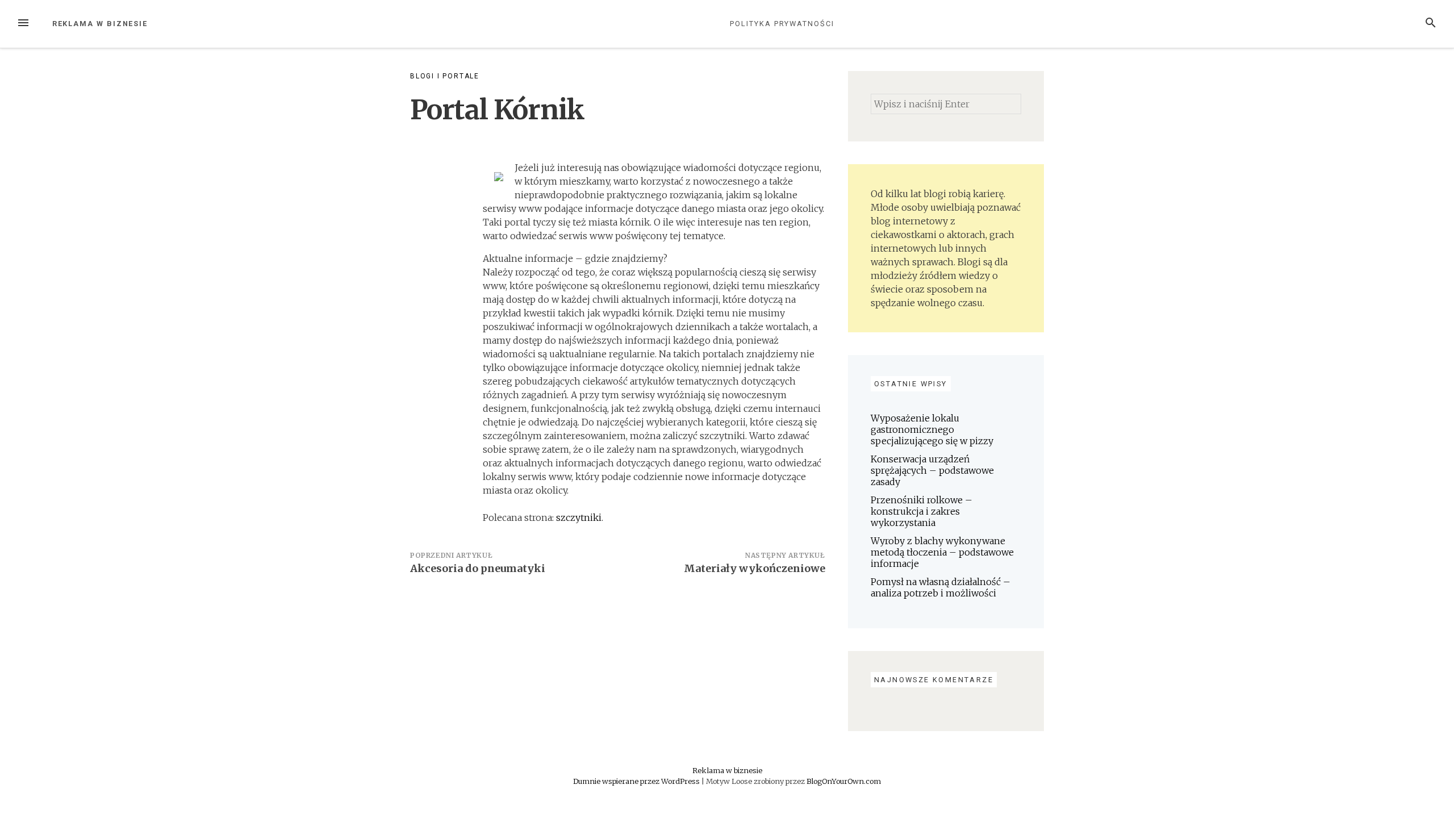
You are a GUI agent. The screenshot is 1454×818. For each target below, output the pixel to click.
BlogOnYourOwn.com (844, 781)
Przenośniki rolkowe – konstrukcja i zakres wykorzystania (921, 511)
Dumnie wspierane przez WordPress (637, 781)
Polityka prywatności (782, 23)
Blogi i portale (444, 76)
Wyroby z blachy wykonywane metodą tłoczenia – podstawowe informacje (942, 552)
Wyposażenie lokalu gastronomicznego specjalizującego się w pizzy (932, 429)
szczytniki (578, 517)
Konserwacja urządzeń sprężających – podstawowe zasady (932, 470)
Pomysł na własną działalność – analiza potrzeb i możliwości (940, 587)
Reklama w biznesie (100, 23)
